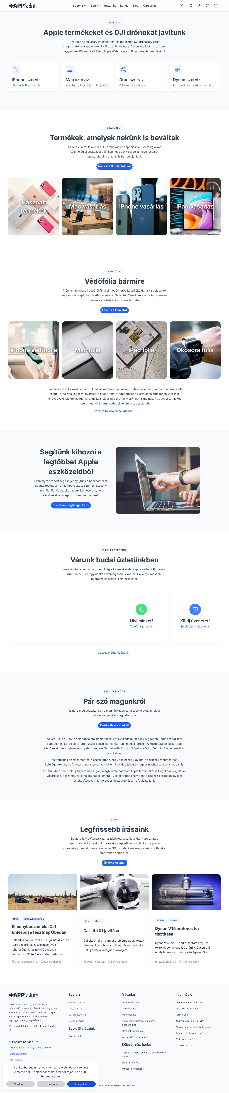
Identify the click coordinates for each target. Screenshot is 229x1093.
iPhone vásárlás (130, 1002)
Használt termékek (132, 1030)
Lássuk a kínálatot (114, 310)
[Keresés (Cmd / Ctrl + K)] (191, 6)
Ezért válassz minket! (114, 725)
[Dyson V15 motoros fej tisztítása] (186, 892)
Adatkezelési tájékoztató (189, 1033)
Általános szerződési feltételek (193, 1027)
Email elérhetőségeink (195, 626)
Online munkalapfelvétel (189, 1002)
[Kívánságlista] (207, 6)
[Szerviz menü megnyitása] (85, 5)
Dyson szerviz (76, 1020)
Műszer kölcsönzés (133, 1068)
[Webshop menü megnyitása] (98, 5)
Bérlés (124, 5)
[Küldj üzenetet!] (195, 609)
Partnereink (182, 1014)
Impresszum (182, 1045)
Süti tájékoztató (184, 1039)
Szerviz (99, 921)
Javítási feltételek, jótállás (190, 1020)
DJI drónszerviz (77, 1014)
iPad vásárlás (129, 1008)
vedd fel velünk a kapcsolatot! (129, 403)
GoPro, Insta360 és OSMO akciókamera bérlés (144, 1054)
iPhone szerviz (77, 1002)
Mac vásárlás (129, 1014)
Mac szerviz (75, 1008)
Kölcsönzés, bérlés (137, 1045)
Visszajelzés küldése (187, 1008)
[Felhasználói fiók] (199, 6)
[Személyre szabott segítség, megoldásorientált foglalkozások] (158, 480)
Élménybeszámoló (34, 918)
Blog (135, 5)
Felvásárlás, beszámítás (135, 1037)
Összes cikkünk (114, 863)
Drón (16, 918)
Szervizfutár (75, 1036)
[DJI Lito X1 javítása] (114, 892)
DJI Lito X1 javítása (101, 930)
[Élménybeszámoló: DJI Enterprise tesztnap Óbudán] (42, 892)
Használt (110, 5)
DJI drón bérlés (130, 1062)
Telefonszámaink (141, 626)
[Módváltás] (183, 6)
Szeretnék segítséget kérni (71, 505)
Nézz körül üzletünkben (114, 166)
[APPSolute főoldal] (23, 5)
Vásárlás (129, 994)
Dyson (160, 919)
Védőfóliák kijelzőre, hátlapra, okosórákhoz (138, 1022)
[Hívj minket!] (141, 609)
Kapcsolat (149, 5)
